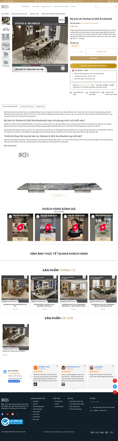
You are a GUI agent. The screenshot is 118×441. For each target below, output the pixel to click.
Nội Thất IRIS (5, 14)
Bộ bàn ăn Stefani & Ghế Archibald (14, 351)
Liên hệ (73, 6)
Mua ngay (93, 58)
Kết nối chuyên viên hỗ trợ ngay (94, 66)
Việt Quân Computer (74, 367)
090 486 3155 (9, 1)
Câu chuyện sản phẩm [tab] (10, 106)
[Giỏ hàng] (116, 6)
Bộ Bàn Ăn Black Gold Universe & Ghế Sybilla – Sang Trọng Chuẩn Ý (74, 305)
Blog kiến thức (46, 6)
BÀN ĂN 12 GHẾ (34, 14)
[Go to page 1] (73, 389)
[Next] (64, 44)
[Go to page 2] (74, 389)
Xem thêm (58, 195)
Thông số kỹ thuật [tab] (27, 106)
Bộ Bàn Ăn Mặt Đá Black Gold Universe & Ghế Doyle (44, 305)
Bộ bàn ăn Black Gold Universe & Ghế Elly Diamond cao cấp (103, 305)
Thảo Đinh (42, 367)
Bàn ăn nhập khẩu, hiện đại (19, 14)
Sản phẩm (35, 6)
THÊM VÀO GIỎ (101, 51)
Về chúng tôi (25, 6)
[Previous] (15, 44)
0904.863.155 (84, 85)
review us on (13, 381)
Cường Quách (99, 367)
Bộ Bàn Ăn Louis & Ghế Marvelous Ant (15, 305)
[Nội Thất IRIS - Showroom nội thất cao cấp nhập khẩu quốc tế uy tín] (10, 6)
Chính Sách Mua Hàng (61, 6)
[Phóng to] (63, 68)
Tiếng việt (110, 1)
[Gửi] (95, 6)
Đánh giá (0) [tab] (41, 106)
